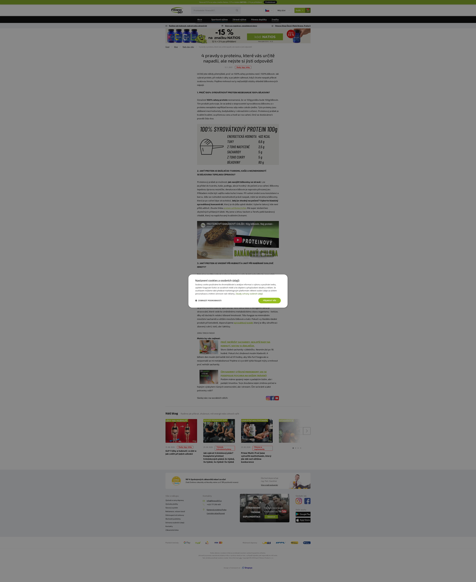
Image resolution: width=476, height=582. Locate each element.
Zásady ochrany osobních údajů (249, 293)
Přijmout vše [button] (269, 300)
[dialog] (238, 291)
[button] (208, 300)
